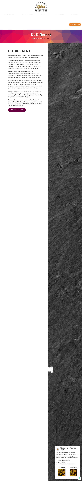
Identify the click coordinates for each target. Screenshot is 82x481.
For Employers (9, 15)
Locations (74, 15)
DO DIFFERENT (17, 109)
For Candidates (28, 15)
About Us (44, 15)
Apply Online (59, 15)
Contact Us (75, 24)
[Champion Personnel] (41, 6)
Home (33, 38)
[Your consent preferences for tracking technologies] (79, 478)
